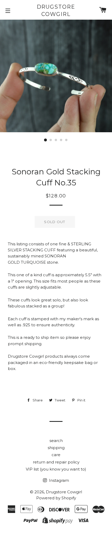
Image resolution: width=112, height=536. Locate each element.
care (56, 454)
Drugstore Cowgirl (56, 10)
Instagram (58, 480)
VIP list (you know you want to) (56, 469)
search (56, 440)
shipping (56, 447)
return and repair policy (56, 462)
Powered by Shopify (56, 497)
